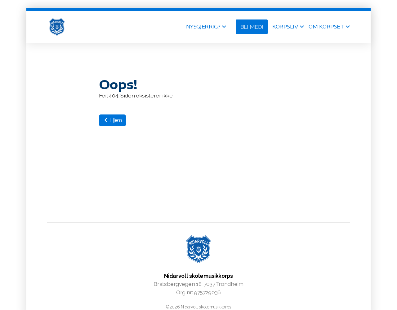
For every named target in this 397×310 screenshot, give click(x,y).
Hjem (115, 120)
